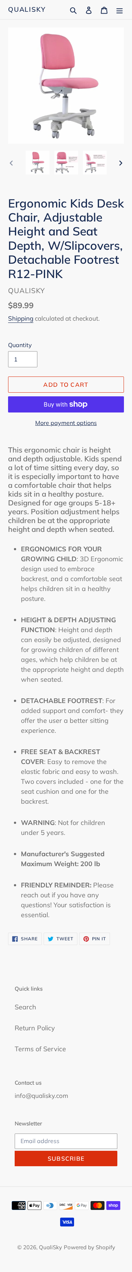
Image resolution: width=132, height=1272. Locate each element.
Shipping (20, 318)
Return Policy (35, 1028)
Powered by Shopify (89, 1247)
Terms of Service (40, 1049)
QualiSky (26, 10)
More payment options (66, 422)
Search (25, 1007)
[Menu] (119, 9)
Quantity (20, 345)
